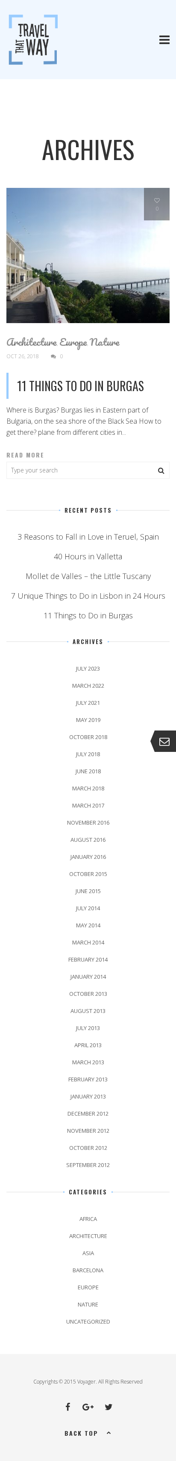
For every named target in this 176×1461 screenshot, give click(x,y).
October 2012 (88, 1148)
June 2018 (88, 771)
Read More (25, 455)
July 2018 (88, 754)
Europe (73, 342)
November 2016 (88, 822)
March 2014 (88, 942)
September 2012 (88, 1165)
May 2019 (88, 720)
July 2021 (88, 703)
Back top (81, 1432)
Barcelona (88, 1270)
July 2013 (88, 1028)
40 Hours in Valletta (88, 556)
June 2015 (88, 891)
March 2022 (88, 685)
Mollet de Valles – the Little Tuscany (88, 576)
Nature (105, 342)
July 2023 (88, 668)
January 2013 (88, 1096)
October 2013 (88, 994)
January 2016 (88, 857)
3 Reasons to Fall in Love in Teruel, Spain (88, 537)
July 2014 (88, 908)
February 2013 (88, 1079)
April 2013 (88, 1045)
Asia (88, 1253)
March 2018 (88, 788)
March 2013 (88, 1062)
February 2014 (88, 959)
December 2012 (88, 1113)
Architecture (31, 342)
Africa (88, 1219)
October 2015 (88, 874)
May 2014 (88, 925)
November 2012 (88, 1130)
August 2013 (88, 1011)
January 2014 (88, 976)
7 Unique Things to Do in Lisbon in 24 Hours (88, 596)
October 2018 (88, 737)
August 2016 (88, 839)
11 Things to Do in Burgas (80, 386)
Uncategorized (88, 1321)
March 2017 (88, 805)
